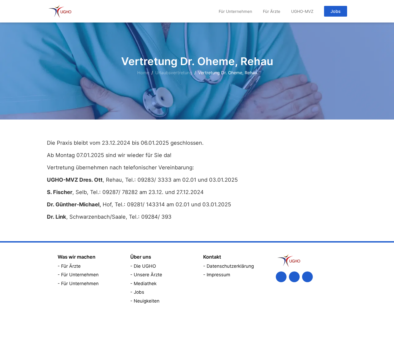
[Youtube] (294, 276)
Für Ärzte (271, 11)
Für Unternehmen (235, 11)
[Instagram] (307, 276)
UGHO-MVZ (302, 11)
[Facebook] (281, 276)
